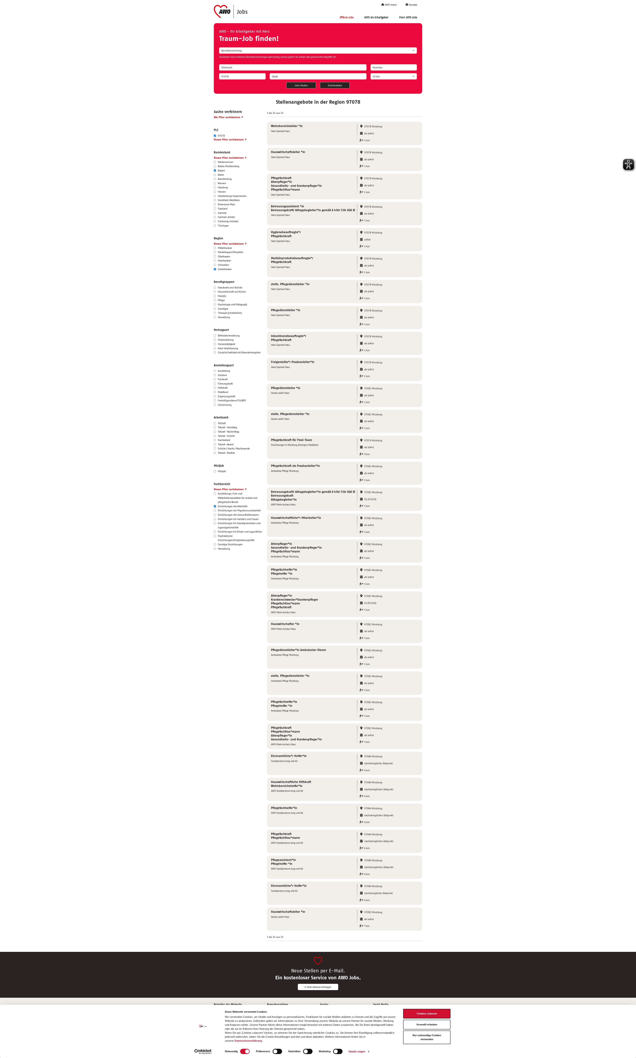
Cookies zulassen (427, 1013)
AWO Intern (390, 4)
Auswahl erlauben (426, 1024)
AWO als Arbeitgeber (376, 17)
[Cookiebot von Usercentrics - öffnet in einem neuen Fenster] (202, 1051)
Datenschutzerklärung (248, 1040)
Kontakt (412, 4)
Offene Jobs (347, 17)
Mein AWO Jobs (408, 17)
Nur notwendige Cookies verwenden (427, 1037)
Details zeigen (357, 1051)
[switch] (277, 1051)
